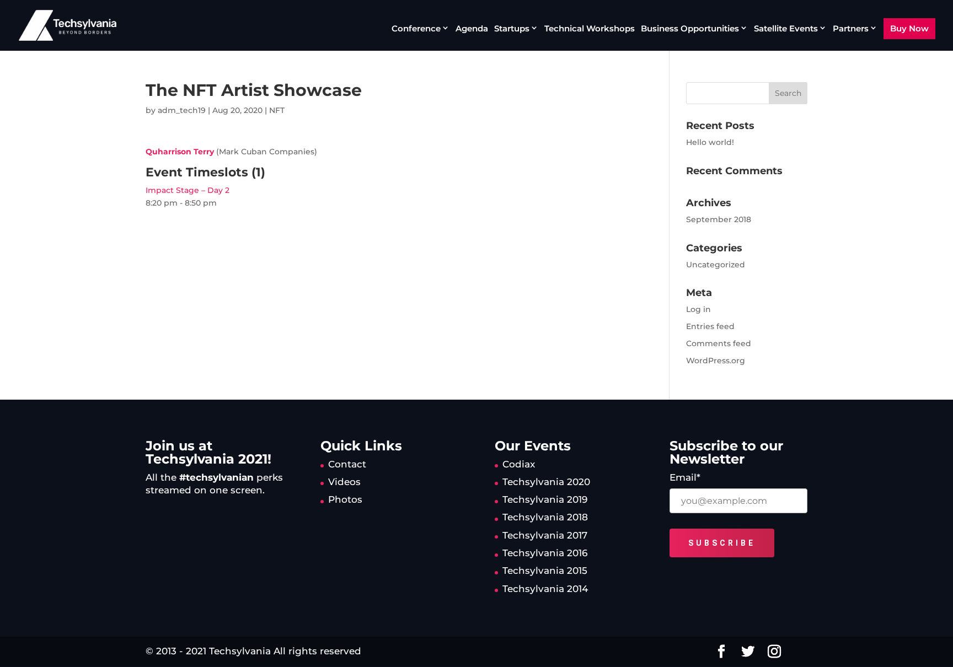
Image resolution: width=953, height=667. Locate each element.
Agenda (472, 29)
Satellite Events (786, 29)
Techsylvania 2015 (544, 570)
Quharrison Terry (180, 152)
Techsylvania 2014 (545, 588)
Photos (345, 499)
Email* (685, 477)
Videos (344, 481)
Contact (347, 464)
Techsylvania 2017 (544, 535)
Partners (851, 29)
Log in (698, 309)
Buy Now (909, 28)
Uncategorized (715, 265)
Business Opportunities (690, 29)
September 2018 (718, 219)
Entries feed (710, 326)
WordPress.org (715, 360)
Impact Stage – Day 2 (187, 190)
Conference (416, 29)
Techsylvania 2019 (544, 499)
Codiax (518, 464)
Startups (511, 29)
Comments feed (718, 343)
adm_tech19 (182, 110)
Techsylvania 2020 (546, 481)
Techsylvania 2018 (545, 517)
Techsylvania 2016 (544, 552)
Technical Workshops (589, 29)
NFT (277, 110)
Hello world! (710, 142)
